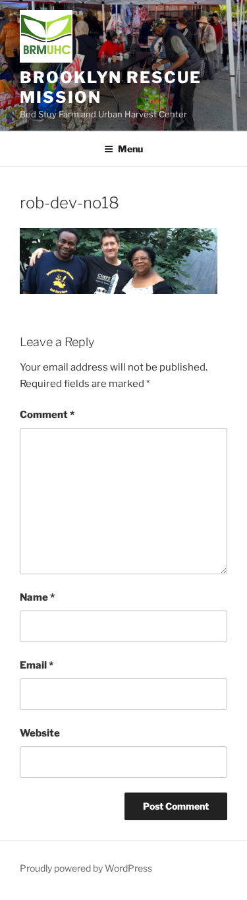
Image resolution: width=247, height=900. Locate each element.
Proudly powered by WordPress (86, 868)
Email (36, 665)
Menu (130, 148)
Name (37, 597)
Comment (47, 415)
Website (40, 733)
